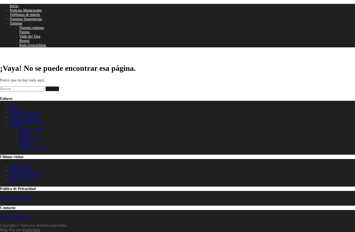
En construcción (22, 170)
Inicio (14, 6)
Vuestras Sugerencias (26, 19)
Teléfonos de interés (25, 15)
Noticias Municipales (26, 10)
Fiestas (24, 32)
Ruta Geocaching (32, 45)
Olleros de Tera (19, 55)
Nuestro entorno (31, 28)
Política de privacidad (16, 198)
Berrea (24, 41)
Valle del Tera (29, 36)
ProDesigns (31, 230)
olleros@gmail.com (15, 217)
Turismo (16, 23)
